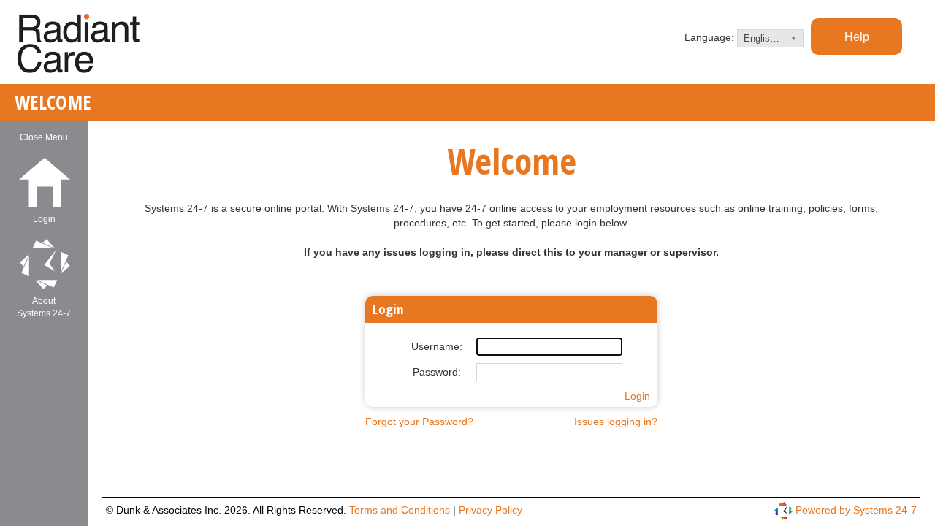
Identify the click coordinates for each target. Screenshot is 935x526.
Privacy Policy (490, 510)
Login (637, 396)
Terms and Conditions (401, 510)
